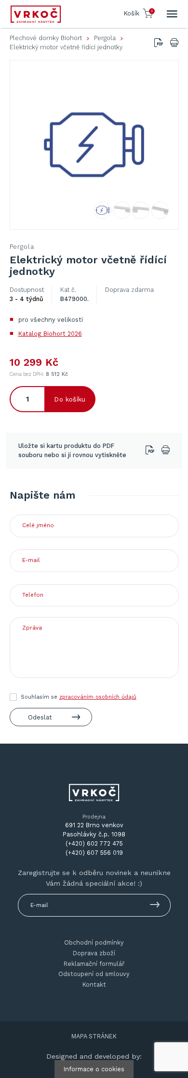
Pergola (105, 38)
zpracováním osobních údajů (97, 697)
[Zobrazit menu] (172, 14)
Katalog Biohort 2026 (50, 333)
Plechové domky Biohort (46, 38)
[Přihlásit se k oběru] (155, 906)
